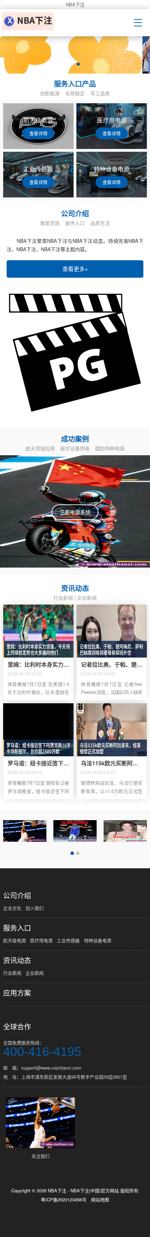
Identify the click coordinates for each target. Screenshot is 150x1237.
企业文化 (12, 908)
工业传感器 (68, 940)
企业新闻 (87, 597)
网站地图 (100, 1199)
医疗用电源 (41, 940)
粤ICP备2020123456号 (64, 1199)
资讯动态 (17, 960)
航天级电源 (14, 940)
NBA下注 (75, 4)
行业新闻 (63, 597)
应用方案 (17, 992)
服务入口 (17, 927)
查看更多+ (75, 269)
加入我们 (34, 908)
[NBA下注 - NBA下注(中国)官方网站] (29, 21)
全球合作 (17, 1026)
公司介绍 (17, 895)
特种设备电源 (97, 940)
